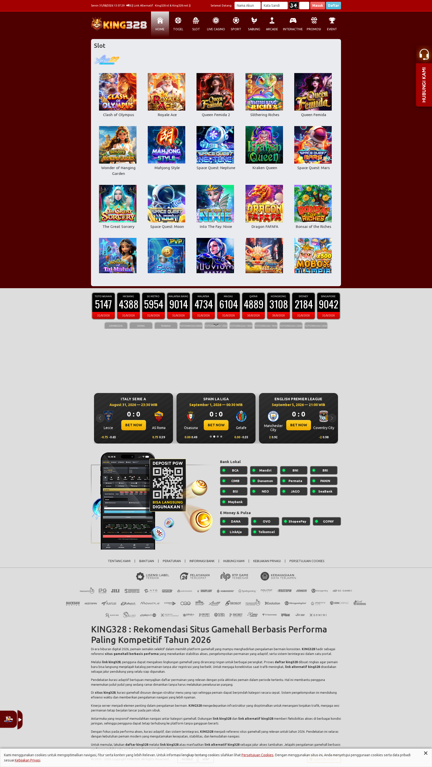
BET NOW (133, 425)
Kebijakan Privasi (27, 760)
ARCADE (272, 29)
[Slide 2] (214, 436)
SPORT (236, 29)
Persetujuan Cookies (258, 755)
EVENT (332, 29)
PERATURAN (172, 561)
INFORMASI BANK (202, 561)
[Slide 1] (211, 436)
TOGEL (178, 29)
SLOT (196, 29)
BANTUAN (146, 561)
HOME (160, 29)
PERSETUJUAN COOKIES (307, 561)
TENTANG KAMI (119, 561)
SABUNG (254, 29)
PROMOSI (314, 29)
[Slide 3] (218, 436)
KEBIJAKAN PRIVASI (267, 561)
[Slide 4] (221, 436)
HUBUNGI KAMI (233, 561)
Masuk (317, 6)
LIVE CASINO (216, 29)
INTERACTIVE (293, 29)
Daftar (333, 6)
